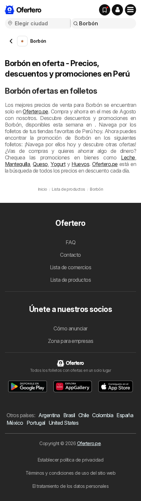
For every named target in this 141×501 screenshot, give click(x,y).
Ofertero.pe (35, 111)
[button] (117, 9)
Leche (128, 157)
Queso (40, 164)
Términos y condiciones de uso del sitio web (70, 473)
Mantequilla (17, 164)
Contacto (70, 254)
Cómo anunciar (70, 328)
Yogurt (57, 164)
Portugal (36, 422)
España (124, 415)
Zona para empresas (70, 341)
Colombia (102, 415)
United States (63, 422)
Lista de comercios (70, 267)
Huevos (80, 164)
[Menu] (130, 9)
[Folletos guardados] (104, 9)
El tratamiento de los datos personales (70, 486)
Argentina (49, 415)
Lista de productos (70, 279)
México (15, 422)
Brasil (69, 415)
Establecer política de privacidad (70, 460)
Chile (83, 415)
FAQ (70, 242)
